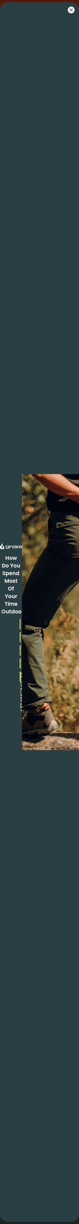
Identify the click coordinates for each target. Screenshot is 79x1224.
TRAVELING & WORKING (20, 664)
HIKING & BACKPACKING (20, 624)
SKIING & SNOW (20, 650)
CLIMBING (20, 637)
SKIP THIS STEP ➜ (20, 677)
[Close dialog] (71, 10)
